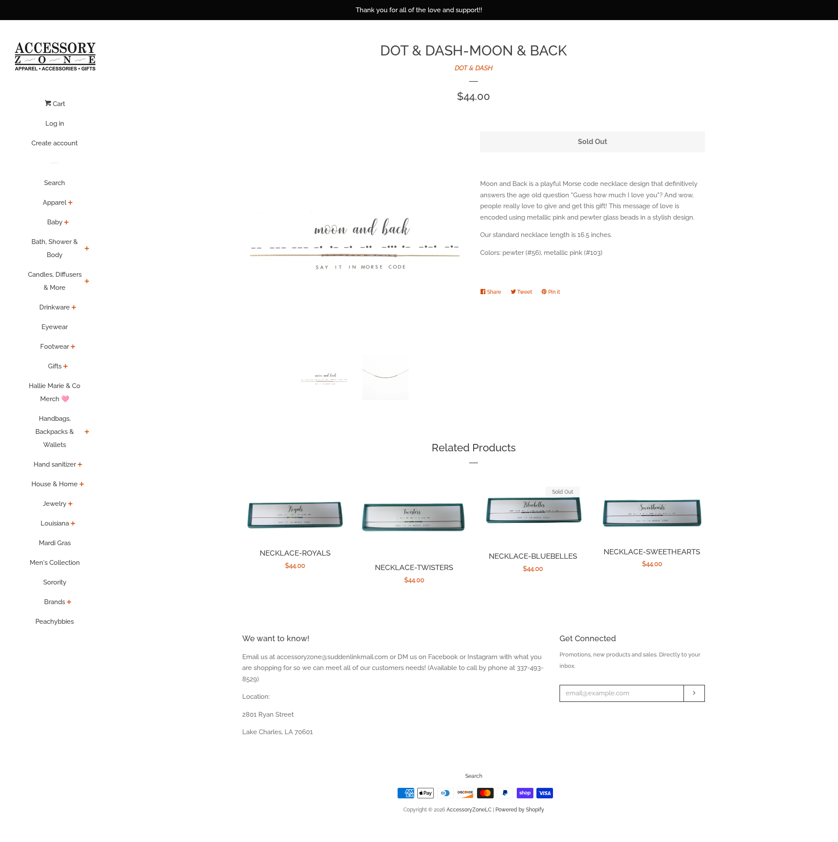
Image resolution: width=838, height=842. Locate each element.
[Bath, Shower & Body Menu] (87, 249)
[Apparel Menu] (70, 203)
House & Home (54, 484)
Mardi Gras (55, 543)
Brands (54, 602)
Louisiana (55, 523)
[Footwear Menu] (73, 347)
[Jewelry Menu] (70, 504)
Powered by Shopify (519, 810)
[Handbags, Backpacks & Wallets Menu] (87, 432)
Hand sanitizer (55, 464)
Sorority (54, 582)
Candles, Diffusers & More (55, 281)
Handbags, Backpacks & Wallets (54, 432)
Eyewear (54, 327)
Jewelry (54, 504)
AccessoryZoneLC (468, 810)
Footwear (54, 347)
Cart (58, 104)
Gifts (55, 366)
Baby (54, 222)
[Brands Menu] (69, 602)
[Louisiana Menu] (73, 524)
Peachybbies (54, 621)
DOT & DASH (474, 68)
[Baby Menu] (66, 223)
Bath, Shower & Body (54, 248)
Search (54, 183)
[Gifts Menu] (66, 367)
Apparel (54, 202)
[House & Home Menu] (82, 485)
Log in (54, 123)
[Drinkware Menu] (74, 308)
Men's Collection (55, 563)
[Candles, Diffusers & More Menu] (87, 282)
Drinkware (54, 307)
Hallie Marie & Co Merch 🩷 (54, 392)
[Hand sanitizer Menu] (80, 465)
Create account (54, 143)
